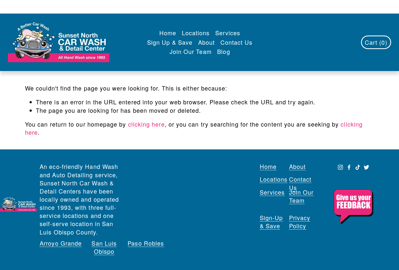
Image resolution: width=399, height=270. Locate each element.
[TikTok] (357, 167)
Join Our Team (191, 51)
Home (167, 32)
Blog (223, 51)
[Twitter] (366, 167)
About (206, 42)
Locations (196, 32)
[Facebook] (349, 167)
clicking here (146, 124)
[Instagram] (340, 167)
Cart (376, 42)
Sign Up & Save (169, 42)
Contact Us (236, 42)
